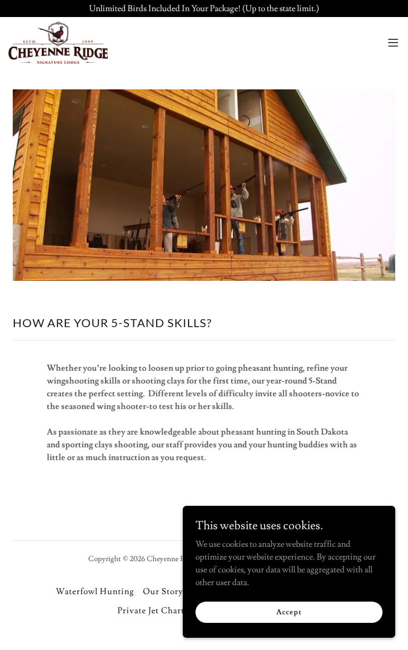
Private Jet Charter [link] (154, 610)
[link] (58, 42)
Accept (288, 611)
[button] (393, 42)
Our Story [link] (163, 591)
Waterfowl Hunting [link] (95, 591)
